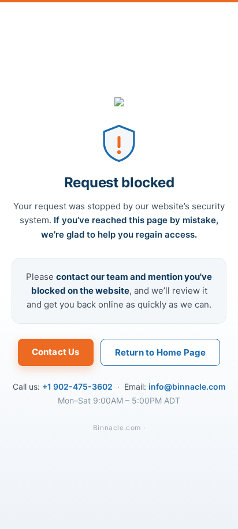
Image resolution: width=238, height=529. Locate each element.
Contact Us (56, 351)
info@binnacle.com (187, 386)
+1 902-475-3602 (77, 386)
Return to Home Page (160, 352)
